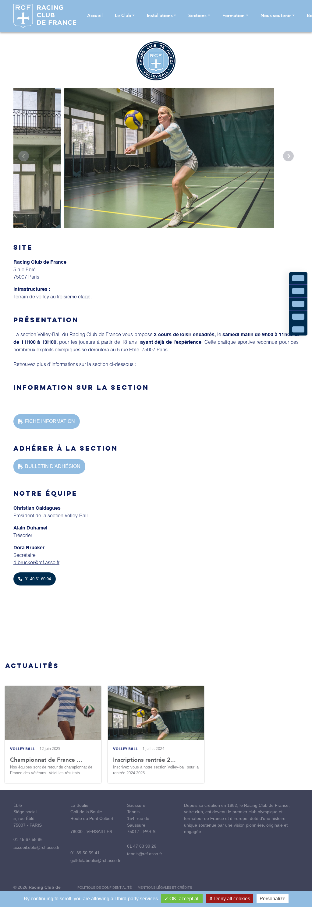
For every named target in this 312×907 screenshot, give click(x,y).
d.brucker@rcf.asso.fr (36, 562)
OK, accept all (184, 898)
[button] (125, 16)
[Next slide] (288, 156)
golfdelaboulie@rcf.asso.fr (95, 860)
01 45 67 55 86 (28, 839)
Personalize (272, 898)
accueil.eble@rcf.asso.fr (36, 847)
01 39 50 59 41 (85, 852)
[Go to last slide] (23, 156)
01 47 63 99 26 (141, 846)
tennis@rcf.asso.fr (144, 853)
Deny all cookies (231, 898)
